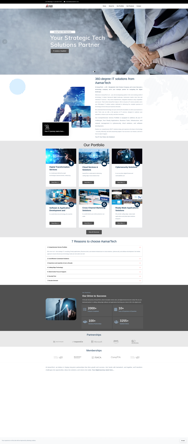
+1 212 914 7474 (57, 1)
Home (104, 6)
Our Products (130, 6)
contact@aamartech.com (72, 1)
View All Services (94, 232)
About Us (111, 6)
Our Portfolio (120, 6)
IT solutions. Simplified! (59, 51)
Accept (183, 440)
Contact (139, 6)
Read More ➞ (55, 182)
